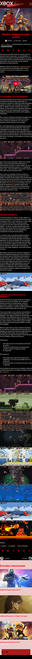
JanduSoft (12, 546)
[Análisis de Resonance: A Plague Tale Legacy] (16, 604)
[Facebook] (2, 50)
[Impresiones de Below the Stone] (16, 630)
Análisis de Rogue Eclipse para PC (10, 590)
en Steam (9, 70)
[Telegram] (13, 50)
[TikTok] (4, 652)
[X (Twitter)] (8, 50)
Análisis (25, 40)
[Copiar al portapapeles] (29, 50)
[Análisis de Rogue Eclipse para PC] (16, 578)
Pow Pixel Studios (23, 546)
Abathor (3, 546)
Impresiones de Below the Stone (10, 642)
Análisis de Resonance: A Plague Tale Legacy (13, 616)
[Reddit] (24, 50)
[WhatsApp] (18, 50)
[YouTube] (6, 652)
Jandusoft (5, 372)
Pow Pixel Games (12, 183)
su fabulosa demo (24, 66)
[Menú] (30, 4)
